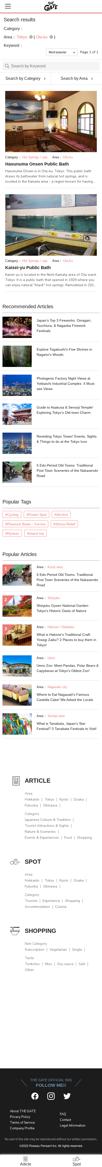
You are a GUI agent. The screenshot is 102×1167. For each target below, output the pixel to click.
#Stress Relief (64, 524)
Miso (48, 964)
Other (29, 970)
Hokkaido (32, 799)
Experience (51, 900)
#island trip (35, 533)
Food (68, 837)
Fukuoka (31, 805)
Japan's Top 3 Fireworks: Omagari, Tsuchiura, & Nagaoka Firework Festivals (64, 325)
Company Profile (22, 1128)
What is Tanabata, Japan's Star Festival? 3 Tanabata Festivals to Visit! (67, 726)
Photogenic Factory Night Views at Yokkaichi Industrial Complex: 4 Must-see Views (66, 383)
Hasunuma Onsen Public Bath (37, 164)
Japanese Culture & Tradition (48, 819)
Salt (82, 964)
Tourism (31, 900)
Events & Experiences (42, 837)
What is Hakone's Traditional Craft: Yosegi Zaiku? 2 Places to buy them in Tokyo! (66, 640)
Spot (77, 1164)
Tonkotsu (32, 964)
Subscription (34, 949)
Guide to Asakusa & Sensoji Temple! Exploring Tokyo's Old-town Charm (65, 410)
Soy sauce (65, 964)
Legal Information (72, 1125)
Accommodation (37, 906)
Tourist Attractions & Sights (47, 825)
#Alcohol (61, 515)
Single (77, 949)
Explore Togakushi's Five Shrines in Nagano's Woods (64, 352)
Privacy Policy (20, 1117)
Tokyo (49, 799)
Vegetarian (58, 949)
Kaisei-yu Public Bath (28, 267)
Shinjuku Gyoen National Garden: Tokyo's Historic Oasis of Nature (63, 608)
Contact (65, 1120)
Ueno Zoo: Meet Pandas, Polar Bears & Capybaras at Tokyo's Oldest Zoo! (68, 668)
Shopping (84, 837)
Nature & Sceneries (40, 831)
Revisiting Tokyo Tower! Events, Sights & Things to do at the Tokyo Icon (67, 439)
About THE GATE (23, 1111)
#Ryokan (12, 533)
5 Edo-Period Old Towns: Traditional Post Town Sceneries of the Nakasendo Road (67, 470)
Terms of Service (22, 1122)
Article (25, 1164)
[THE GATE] (51, 6)
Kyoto (63, 799)
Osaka (79, 799)
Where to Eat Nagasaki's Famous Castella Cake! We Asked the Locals (65, 697)
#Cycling (12, 515)
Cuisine (61, 906)
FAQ (63, 1114)
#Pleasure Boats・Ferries (25, 524)
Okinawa (50, 805)
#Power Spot (36, 515)
